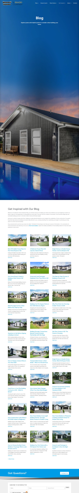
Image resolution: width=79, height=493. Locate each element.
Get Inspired (62, 3)
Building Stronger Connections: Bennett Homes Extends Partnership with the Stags (38, 333)
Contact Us (64, 473)
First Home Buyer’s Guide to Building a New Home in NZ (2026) (15, 278)
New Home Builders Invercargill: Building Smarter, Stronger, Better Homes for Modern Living (39, 417)
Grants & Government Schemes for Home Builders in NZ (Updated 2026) (61, 388)
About (68, 3)
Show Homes (53, 3)
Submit (67, 487)
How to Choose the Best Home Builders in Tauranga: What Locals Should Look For (17, 446)
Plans (36, 3)
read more (10, 257)
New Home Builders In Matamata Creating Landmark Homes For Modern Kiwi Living (61, 417)
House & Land (43, 3)
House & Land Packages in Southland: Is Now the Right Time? (60, 446)
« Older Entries (11, 459)
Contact (75, 3)
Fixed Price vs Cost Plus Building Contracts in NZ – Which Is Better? (17, 390)
